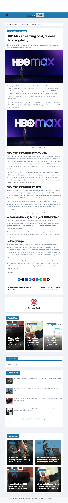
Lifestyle (12, 443)
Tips (39, 443)
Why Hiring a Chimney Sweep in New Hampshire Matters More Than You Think (48, 460)
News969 (47, 498)
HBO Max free (44, 45)
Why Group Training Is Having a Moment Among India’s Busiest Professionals (19, 460)
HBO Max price (54, 45)
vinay (12, 344)
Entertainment (12, 31)
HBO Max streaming (25, 47)
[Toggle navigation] (7, 15)
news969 (14, 45)
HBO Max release (13, 47)
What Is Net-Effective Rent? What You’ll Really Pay (53, 341)
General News (22, 31)
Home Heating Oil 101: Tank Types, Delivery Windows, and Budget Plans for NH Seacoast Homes (18, 488)
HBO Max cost (35, 45)
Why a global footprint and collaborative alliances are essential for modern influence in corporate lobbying (48, 488)
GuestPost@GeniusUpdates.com (34, 501)
